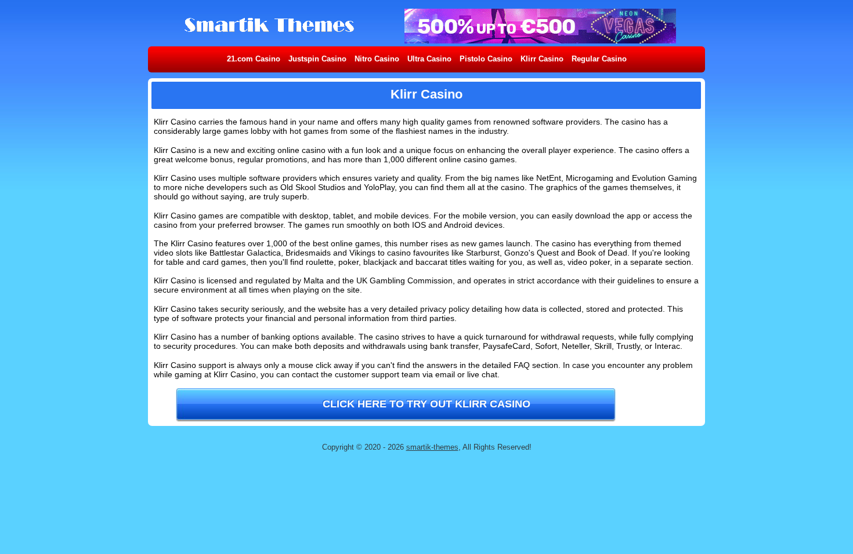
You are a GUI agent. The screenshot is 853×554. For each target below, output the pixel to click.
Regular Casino (599, 58)
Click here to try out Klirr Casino (426, 404)
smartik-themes (432, 447)
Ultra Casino (429, 58)
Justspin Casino (317, 58)
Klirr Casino (542, 58)
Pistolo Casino (486, 58)
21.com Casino (253, 58)
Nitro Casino (377, 58)
